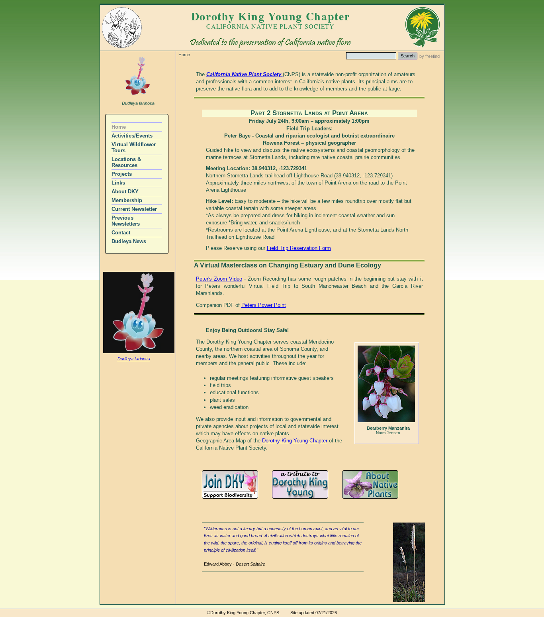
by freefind (429, 56)
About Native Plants (370, 484)
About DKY (125, 192)
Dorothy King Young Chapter (294, 441)
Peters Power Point (263, 305)
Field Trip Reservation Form (299, 248)
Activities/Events (132, 136)
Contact (121, 233)
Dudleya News (129, 241)
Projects (122, 174)
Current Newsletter (134, 209)
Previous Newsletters (126, 221)
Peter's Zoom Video (219, 279)
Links (118, 183)
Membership (127, 200)
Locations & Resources (126, 162)
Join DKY (230, 484)
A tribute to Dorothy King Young (300, 484)
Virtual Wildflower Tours (134, 147)
